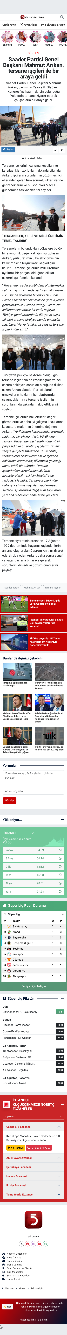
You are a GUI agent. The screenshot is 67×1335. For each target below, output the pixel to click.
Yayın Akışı (30, 24)
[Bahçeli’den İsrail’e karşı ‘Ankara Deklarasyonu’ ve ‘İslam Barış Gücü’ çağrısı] (17, 735)
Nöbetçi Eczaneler (17, 1253)
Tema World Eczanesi (20, 1194)
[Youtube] (39, 1243)
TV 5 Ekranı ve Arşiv (52, 24)
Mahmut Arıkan (32, 587)
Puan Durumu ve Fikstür (19, 1268)
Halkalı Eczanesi (16, 1176)
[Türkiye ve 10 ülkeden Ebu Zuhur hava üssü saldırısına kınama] (49, 671)
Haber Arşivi (13, 1279)
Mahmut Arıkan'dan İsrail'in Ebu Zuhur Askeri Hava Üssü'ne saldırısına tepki (17, 716)
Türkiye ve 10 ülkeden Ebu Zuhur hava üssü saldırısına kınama (49, 685)
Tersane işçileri (53, 587)
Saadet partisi (11, 587)
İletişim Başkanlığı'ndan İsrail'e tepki (15, 684)
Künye (22, 1288)
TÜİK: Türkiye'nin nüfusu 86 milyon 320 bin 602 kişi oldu (49, 748)
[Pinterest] (27, 1243)
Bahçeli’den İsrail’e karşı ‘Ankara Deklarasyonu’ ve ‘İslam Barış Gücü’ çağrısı (16, 750)
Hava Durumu (14, 1257)
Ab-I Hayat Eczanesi (19, 1158)
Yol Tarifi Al (17, 1147)
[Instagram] (33, 1243)
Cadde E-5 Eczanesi (18, 1126)
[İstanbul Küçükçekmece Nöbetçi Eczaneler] (62, 1104)
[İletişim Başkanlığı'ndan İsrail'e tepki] (17, 671)
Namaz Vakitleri (15, 1261)
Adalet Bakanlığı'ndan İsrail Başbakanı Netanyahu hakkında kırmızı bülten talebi (49, 717)
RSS (9, 1306)
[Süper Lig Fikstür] (62, 998)
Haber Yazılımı (27, 1319)
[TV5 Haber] (32, 17)
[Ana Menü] (3, 17)
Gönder (9, 800)
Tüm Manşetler (15, 1272)
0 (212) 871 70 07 (40, 1147)
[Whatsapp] (45, 1243)
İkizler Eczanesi (16, 1185)
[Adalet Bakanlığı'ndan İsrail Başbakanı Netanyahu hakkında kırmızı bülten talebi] (49, 702)
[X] (21, 1243)
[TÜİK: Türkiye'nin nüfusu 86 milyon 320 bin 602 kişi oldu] (49, 735)
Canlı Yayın (9, 24)
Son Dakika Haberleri (18, 1275)
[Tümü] (62, 819)
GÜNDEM (33, 53)
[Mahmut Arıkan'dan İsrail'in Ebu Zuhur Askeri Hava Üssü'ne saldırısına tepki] (17, 702)
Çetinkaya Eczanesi (18, 1167)
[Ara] (62, 17)
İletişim (9, 1288)
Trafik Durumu (14, 1264)
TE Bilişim (41, 1319)
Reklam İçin (37, 1288)
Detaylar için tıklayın (33, 986)
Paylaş (10, 149)
